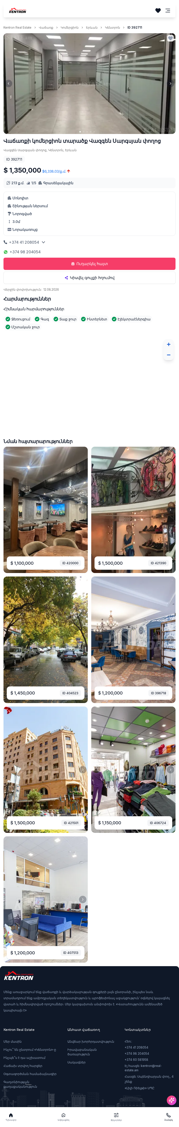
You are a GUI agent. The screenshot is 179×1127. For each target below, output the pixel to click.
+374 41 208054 (24, 242)
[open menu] (167, 10)
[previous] (8, 83)
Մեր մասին (12, 1041)
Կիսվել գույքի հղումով (92, 277)
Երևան (92, 27)
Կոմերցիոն (70, 27)
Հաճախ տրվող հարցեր (22, 1066)
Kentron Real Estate (17, 27)
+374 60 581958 (136, 1059)
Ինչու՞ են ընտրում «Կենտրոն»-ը (29, 1049)
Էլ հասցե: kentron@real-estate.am (143, 1068)
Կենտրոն (112, 27)
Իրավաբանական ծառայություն (82, 1052)
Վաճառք (46, 27)
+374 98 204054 (25, 252)
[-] (168, 355)
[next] (170, 83)
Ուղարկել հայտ (92, 263)
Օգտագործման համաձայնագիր (30, 1074)
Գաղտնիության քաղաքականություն (20, 1084)
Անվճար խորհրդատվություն (90, 1041)
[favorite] (170, 38)
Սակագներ (76, 1062)
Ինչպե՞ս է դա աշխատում (24, 1057)
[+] (168, 344)
